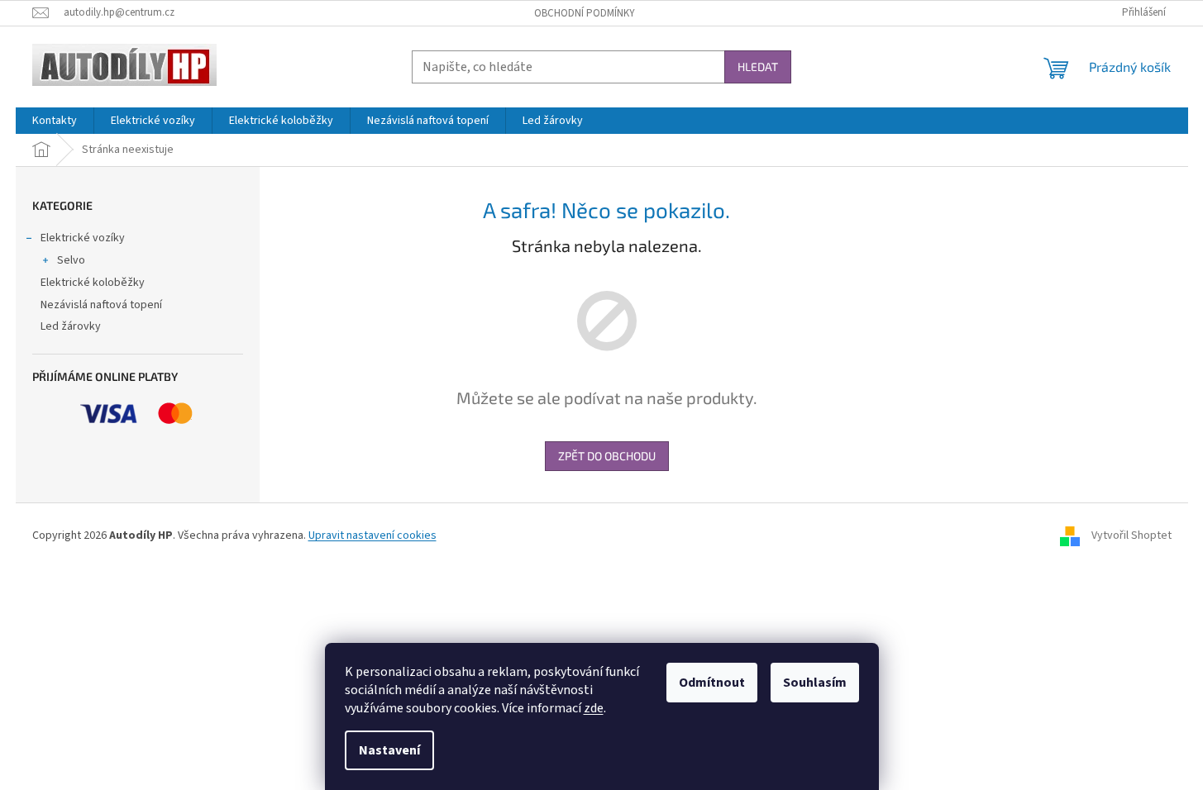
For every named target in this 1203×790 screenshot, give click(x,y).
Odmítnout (712, 682)
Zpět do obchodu (607, 456)
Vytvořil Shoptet (1131, 535)
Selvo (71, 260)
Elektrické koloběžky (93, 282)
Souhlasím (815, 682)
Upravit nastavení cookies (372, 535)
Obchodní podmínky (584, 13)
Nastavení (389, 750)
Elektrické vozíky (83, 238)
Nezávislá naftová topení (101, 305)
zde (594, 708)
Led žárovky (71, 326)
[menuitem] (54, 120)
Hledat (758, 66)
